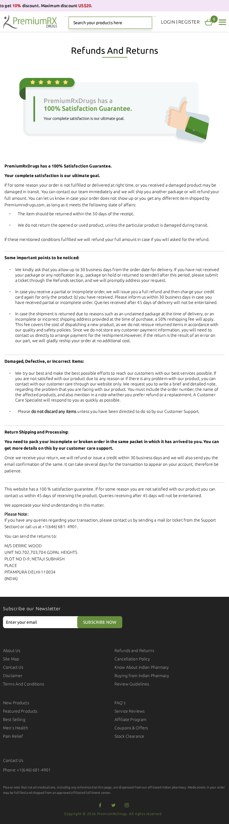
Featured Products (20, 711)
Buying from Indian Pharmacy (141, 675)
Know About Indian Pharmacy (141, 667)
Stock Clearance (129, 736)
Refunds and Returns (134, 650)
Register (189, 21)
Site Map (11, 659)
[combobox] (110, 23)
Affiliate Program (130, 719)
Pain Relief (13, 736)
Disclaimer (12, 675)
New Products (16, 702)
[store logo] (30, 21)
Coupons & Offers (131, 727)
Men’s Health (15, 727)
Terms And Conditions (23, 684)
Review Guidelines (131, 684)
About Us (11, 650)
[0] (209, 22)
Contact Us (13, 667)
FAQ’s (120, 702)
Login (168, 21)
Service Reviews (129, 711)
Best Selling (14, 719)
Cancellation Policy (132, 659)
